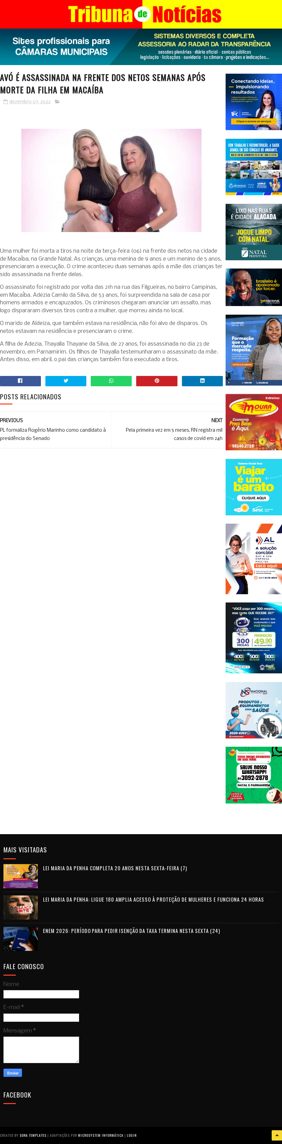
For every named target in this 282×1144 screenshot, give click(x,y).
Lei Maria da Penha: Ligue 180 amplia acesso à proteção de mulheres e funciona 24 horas (153, 899)
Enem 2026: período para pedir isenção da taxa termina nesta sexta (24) (131, 930)
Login (132, 1135)
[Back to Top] (277, 1135)
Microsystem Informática (100, 1135)
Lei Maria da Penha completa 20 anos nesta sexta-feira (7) (115, 868)
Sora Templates (33, 1135)
